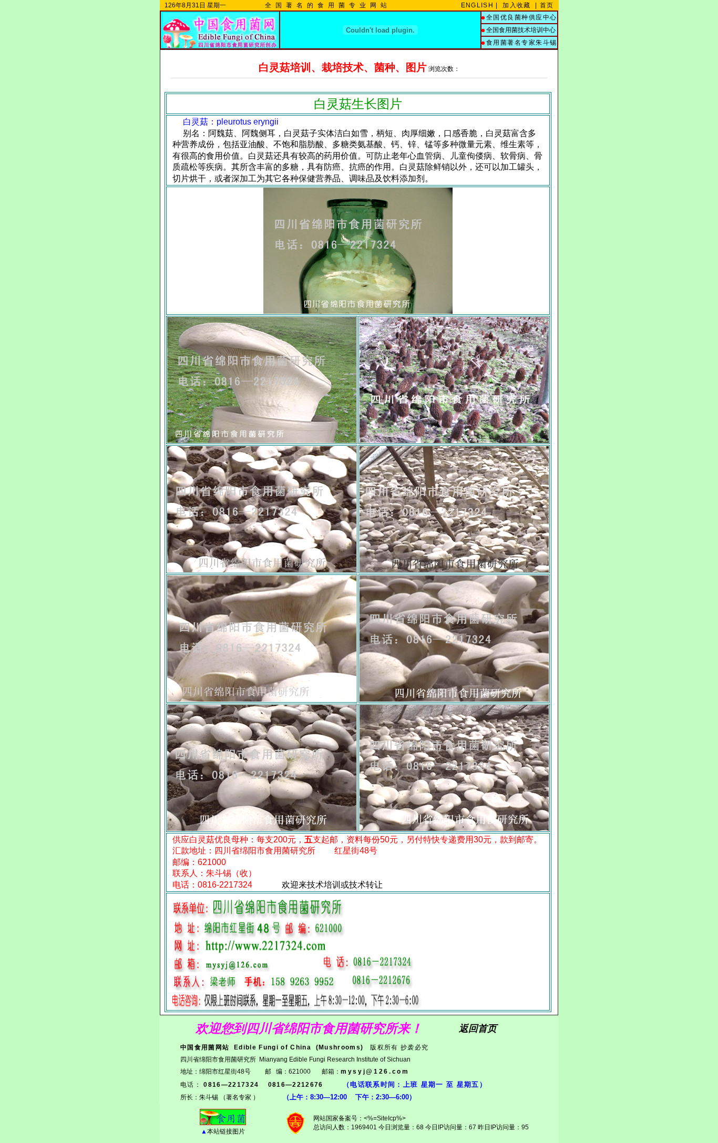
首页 (548, 5)
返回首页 (478, 1028)
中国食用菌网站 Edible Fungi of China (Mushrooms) (271, 1047)
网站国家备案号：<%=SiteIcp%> (359, 1118)
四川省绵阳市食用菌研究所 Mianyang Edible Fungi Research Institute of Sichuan (295, 1059)
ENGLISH (477, 5)
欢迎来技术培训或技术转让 (332, 884)
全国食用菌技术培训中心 (521, 30)
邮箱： (365, 1071)
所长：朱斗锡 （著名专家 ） (219, 1097)
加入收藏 (516, 5)
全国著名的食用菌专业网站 (328, 5)
